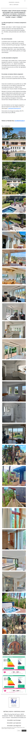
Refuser (19, 730)
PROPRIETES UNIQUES (14, 2)
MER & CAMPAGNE (14, 4)
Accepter (24, 730)
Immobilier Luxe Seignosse (14, 725)
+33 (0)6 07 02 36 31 (20, 120)
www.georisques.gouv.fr (14, 108)
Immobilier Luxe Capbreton (14, 723)
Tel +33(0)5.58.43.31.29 (19, 716)
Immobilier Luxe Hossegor (14, 720)
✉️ (25, 371)
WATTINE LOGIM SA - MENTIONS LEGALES (14, 711)
